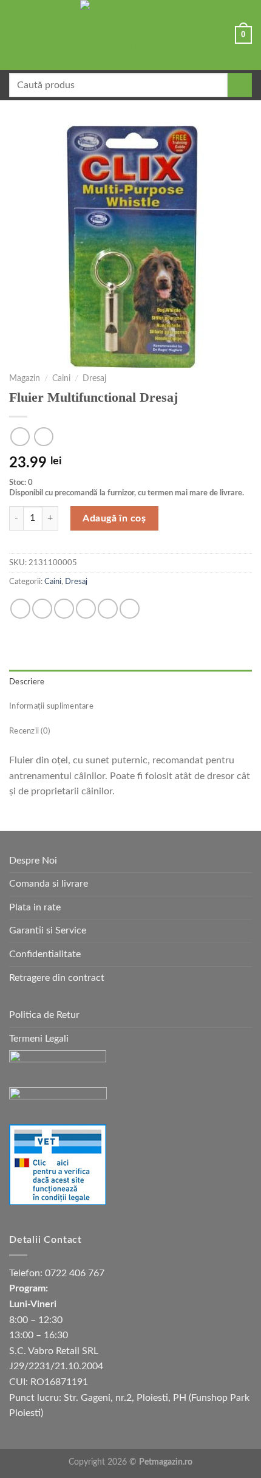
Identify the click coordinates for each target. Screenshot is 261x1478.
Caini (61, 378)
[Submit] (240, 85)
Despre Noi (33, 860)
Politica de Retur (44, 1015)
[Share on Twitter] (64, 609)
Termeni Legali (39, 1038)
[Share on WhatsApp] (20, 609)
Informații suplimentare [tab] (51, 706)
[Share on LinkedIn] (130, 609)
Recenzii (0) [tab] (29, 731)
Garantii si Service (47, 930)
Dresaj (94, 378)
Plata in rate (35, 907)
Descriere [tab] (26, 682)
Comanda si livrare (48, 884)
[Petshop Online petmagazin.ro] (130, 35)
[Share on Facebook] (42, 609)
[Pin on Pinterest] (108, 609)
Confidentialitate (45, 954)
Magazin (24, 378)
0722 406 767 (74, 1273)
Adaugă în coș (114, 518)
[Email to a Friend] (86, 609)
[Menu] (16, 35)
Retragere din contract (56, 978)
